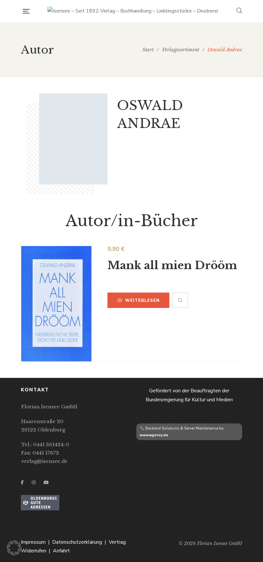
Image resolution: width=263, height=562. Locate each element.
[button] (14, 548)
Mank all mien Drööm (172, 265)
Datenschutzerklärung (77, 542)
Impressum (33, 542)
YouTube (46, 482)
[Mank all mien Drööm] (56, 303)
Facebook (22, 482)
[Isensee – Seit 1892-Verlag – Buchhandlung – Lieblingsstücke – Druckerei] (132, 11)
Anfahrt (61, 550)
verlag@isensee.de (44, 461)
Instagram (34, 482)
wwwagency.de (154, 435)
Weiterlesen (142, 300)
